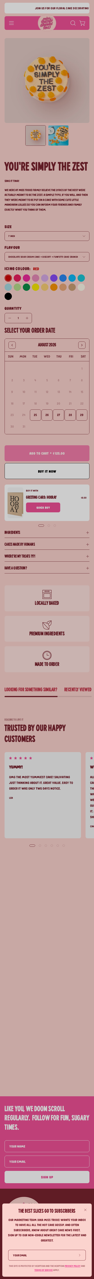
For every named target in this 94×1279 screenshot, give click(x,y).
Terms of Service (43, 1270)
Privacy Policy (73, 1265)
